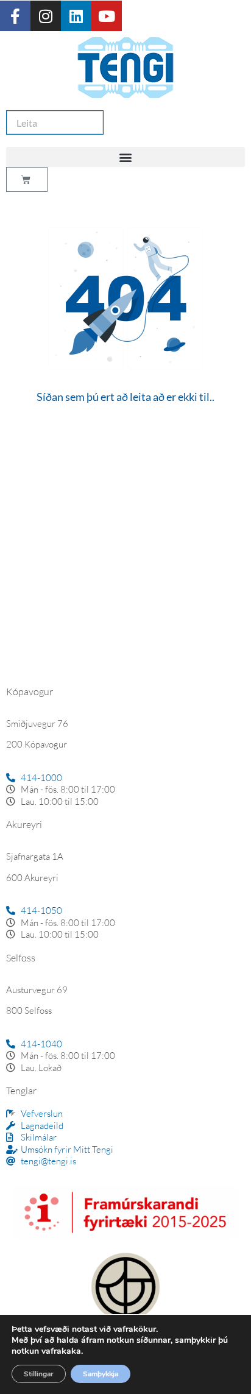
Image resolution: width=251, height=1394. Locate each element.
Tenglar (21, 1090)
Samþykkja (100, 1374)
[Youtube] (106, 16)
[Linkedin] (76, 16)
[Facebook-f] (15, 16)
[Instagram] (45, 16)
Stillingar (39, 1374)
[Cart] (27, 179)
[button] (125, 157)
